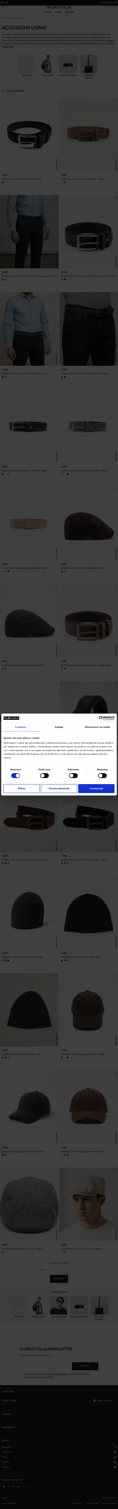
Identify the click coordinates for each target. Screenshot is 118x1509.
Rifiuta (21, 788)
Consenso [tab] (20, 727)
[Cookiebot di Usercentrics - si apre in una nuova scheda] (101, 718)
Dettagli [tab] (59, 727)
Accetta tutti (96, 788)
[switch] (44, 775)
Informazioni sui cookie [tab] (97, 727)
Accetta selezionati (59, 788)
